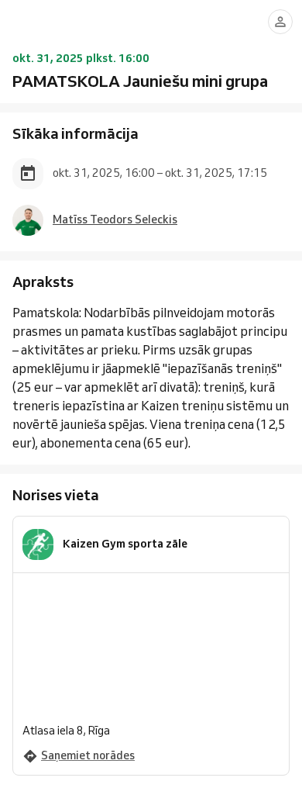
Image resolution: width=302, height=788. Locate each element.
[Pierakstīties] (280, 21)
